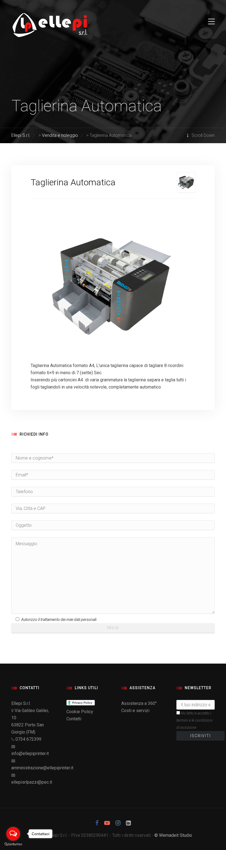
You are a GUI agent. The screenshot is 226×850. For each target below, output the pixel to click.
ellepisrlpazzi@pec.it (31, 782)
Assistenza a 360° (139, 703)
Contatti (73, 718)
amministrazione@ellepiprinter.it (42, 767)
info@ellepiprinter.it (30, 753)
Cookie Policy (79, 711)
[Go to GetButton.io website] (13, 844)
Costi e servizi (135, 710)
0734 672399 (28, 739)
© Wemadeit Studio (173, 835)
